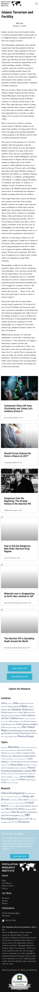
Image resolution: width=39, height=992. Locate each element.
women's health (14, 783)
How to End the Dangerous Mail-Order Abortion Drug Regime (17, 549)
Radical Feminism (19, 773)
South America (23, 724)
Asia (15, 703)
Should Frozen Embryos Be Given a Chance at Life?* (17, 455)
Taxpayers (4, 780)
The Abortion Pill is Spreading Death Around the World (19, 640)
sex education (16, 777)
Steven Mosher (27, 776)
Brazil (26, 703)
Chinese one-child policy (11, 755)
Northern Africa (5, 721)
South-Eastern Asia (8, 724)
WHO (8, 783)
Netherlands (27, 718)
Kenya (8, 716)
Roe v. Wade (28, 774)
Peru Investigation (12, 815)
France (15, 713)
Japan (3, 715)
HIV (9, 765)
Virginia (6, 736)
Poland (22, 721)
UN (17, 780)
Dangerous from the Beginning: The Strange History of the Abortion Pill (18, 501)
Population (22, 815)
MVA (34, 809)
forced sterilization (31, 761)
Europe (10, 712)
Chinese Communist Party (25, 753)
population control (22, 770)
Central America (13, 706)
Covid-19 (3, 759)
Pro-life (3, 774)
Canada (30, 703)
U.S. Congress (12, 780)
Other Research (18, 811)
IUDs (14, 806)
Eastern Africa (6, 709)
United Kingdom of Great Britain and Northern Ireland (18, 732)
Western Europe (26, 736)
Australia (22, 703)
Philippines (16, 721)
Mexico (21, 718)
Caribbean (3, 706)
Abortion (13, 747)
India (26, 712)
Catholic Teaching (11, 753)
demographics (9, 759)
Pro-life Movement (10, 773)
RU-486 (29, 818)
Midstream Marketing (28, 970)
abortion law (22, 747)
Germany (20, 713)
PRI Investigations (15, 816)
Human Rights (16, 764)
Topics (10, 822)
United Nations (31, 780)
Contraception (29, 755)
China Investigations (13, 793)
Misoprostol (28, 809)
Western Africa (12, 736)
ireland (10, 806)
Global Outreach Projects (10, 803)
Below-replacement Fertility (9, 750)
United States (25, 733)
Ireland (30, 712)
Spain (15, 727)
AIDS (27, 747)
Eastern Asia (19, 709)
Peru (11, 721)
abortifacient (4, 747)
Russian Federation (30, 721)
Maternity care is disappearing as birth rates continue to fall (19, 595)
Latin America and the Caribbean (18, 717)
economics (16, 759)
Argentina (9, 703)
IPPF (25, 765)
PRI (34, 770)
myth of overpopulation (8, 768)
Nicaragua (33, 718)
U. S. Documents (21, 821)
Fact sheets (23, 799)
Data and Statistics (30, 793)
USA (33, 733)
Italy (33, 713)
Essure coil (15, 800)
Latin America (15, 715)
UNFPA (21, 779)
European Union (23, 759)
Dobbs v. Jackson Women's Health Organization (11, 796)
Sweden (19, 727)
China (23, 706)
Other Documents (5, 812)
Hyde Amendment (20, 803)
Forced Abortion (17, 761)
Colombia (30, 707)
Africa (4, 702)
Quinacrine (22, 819)
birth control (21, 750)
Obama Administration (21, 768)
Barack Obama (33, 747)
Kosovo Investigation (23, 806)
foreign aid (4, 765)
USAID (3, 782)
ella (11, 800)
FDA (9, 762)
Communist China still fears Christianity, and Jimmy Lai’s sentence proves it (18, 408)
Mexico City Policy (32, 765)
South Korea (9, 727)
